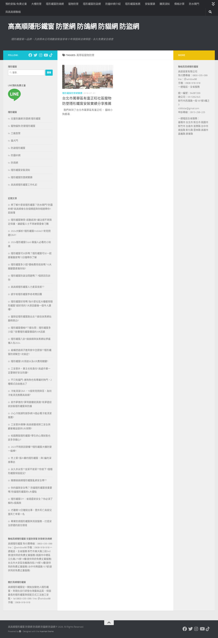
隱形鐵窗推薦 (132, 3)
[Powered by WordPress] (20, 631)
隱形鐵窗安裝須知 (20, 170)
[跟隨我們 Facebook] (30, 55)
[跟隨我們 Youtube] (46, 55)
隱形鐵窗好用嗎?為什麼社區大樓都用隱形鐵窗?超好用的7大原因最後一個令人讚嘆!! (30, 305)
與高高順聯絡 (13, 11)
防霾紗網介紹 (113, 3)
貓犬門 (14, 140)
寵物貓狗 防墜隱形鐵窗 (23, 126)
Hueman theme (47, 631)
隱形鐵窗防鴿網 (55, 3)
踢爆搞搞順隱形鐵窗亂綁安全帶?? (29, 480)
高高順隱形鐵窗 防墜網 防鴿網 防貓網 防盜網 (73, 26)
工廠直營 (15, 133)
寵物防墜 (73, 3)
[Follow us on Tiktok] (51, 55)
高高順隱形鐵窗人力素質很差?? (27, 286)
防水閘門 (194, 3)
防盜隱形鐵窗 (18, 148)
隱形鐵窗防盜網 (92, 3)
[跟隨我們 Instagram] (40, 55)
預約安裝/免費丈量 (16, 3)
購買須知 (165, 3)
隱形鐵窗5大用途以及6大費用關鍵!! (29, 361)
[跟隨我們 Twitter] (35, 55)
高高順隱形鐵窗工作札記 (24, 184)
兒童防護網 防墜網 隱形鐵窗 (26, 118)
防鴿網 (14, 162)
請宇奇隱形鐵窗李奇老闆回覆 (26, 294)
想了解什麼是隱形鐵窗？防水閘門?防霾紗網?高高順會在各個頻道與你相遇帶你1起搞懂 (30, 208)
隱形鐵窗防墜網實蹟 (72, 93)
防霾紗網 (15, 155)
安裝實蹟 (150, 3)
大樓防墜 (36, 3)
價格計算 (179, 3)
